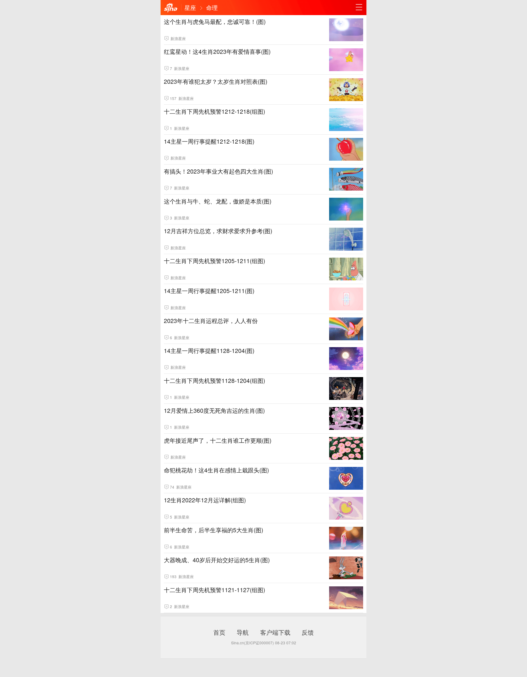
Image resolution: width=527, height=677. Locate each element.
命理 (212, 7)
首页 (219, 632)
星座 (190, 7)
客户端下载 (275, 632)
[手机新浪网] (171, 8)
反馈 (308, 632)
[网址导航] (359, 7)
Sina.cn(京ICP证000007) (252, 642)
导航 (243, 632)
